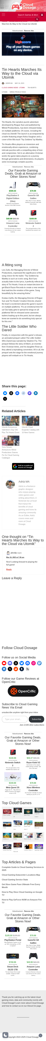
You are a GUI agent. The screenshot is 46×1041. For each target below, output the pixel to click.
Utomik (22, 87)
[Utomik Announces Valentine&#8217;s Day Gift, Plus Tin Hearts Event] (10, 421)
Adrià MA (9, 83)
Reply (9, 569)
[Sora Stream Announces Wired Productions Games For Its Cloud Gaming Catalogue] (10, 441)
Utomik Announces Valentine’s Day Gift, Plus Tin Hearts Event (10, 429)
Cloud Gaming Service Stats (15, 880)
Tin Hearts (32, 87)
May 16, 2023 (19, 83)
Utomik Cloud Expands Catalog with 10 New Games (30, 429)
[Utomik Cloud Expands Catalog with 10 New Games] (30, 421)
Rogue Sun (19, 125)
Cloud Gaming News (10, 87)
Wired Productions (18, 92)
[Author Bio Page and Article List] (10, 484)
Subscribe (36, 719)
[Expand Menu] (3, 15)
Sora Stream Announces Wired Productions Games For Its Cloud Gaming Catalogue (10, 452)
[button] (5, 1035)
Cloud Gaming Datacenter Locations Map (21, 875)
